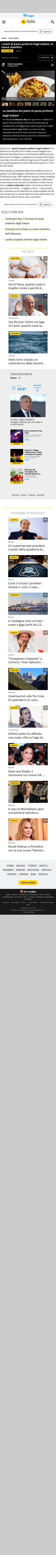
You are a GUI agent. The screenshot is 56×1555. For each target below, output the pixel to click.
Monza (11, 542)
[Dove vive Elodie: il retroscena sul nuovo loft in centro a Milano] (28, 754)
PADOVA (43, 874)
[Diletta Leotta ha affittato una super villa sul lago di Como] (28, 716)
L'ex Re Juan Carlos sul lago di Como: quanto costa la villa (26, 325)
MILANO (20, 865)
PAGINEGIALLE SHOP (36, 894)
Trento (11, 280)
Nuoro (11, 617)
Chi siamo (5, 902)
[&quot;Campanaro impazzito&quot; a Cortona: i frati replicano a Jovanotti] (28, 641)
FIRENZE (20, 869)
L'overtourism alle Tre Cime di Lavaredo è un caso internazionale (26, 699)
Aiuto (28, 904)
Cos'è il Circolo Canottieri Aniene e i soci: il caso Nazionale (25, 587)
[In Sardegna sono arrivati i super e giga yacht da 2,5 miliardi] (28, 604)
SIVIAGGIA (31, 897)
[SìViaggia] (28, 15)
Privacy (23, 902)
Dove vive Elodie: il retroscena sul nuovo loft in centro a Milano (26, 775)
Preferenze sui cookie (47, 902)
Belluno (11, 692)
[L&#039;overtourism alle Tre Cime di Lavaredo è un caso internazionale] (28, 679)
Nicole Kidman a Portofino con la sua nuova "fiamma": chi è (26, 850)
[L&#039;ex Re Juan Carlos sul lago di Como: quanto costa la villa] (28, 305)
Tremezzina (13, 318)
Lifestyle (14, 296)
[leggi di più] (52, 65)
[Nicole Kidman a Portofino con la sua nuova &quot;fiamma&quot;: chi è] (28, 829)
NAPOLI (43, 865)
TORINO (32, 865)
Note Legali (14, 902)
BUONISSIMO (49, 897)
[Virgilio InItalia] (28, 22)
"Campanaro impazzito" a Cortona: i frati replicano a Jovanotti (25, 662)
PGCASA (47, 894)
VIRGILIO (15, 894)
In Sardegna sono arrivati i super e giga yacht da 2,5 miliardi (25, 624)
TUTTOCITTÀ (18, 897)
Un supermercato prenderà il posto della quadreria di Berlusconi (26, 549)
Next (53, 105)
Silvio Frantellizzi (15, 64)
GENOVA (46, 869)
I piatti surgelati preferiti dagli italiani (26, 239)
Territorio (15, 333)
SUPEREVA (28, 899)
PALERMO (8, 869)
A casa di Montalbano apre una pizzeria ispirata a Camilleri (26, 812)
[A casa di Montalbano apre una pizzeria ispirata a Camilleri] (28, 792)
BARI (33, 874)
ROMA (10, 865)
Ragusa (11, 805)
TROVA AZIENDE (28, 882)
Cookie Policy (32, 902)
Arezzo (11, 655)
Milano (11, 767)
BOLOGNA (33, 869)
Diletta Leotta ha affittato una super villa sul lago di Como (25, 737)
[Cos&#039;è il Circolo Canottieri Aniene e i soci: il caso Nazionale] (28, 566)
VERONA (11, 874)
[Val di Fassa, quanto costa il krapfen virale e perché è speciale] (28, 267)
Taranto (11, 355)
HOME (3, 38)
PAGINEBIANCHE (8, 897)
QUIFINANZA (40, 897)
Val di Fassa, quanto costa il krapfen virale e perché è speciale (26, 288)
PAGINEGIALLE (24, 894)
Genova (11, 842)
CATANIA (23, 874)
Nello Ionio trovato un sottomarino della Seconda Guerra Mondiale (26, 363)
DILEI (25, 897)
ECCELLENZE (13, 38)
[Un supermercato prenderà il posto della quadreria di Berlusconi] (28, 529)
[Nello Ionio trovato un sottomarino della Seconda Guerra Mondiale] (28, 342)
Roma (18, 51)
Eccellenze (7, 51)
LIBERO (8, 894)
